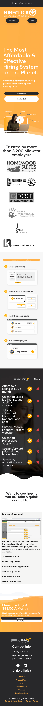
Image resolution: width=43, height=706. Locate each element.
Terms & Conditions (13, 701)
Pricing (21, 683)
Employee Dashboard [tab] (12, 514)
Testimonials (21, 686)
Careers (21, 690)
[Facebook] (18, 665)
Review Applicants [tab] (11, 561)
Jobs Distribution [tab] (10, 556)
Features (21, 677)
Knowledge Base (21, 693)
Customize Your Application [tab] (15, 566)
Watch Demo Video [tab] (11, 581)
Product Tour (21, 680)
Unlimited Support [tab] (11, 576)
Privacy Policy (32, 701)
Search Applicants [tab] (11, 571)
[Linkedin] (25, 665)
